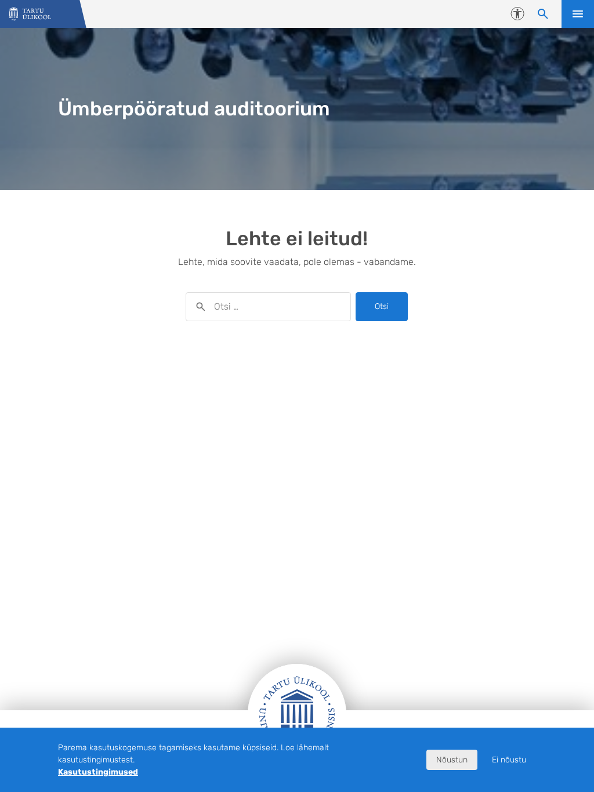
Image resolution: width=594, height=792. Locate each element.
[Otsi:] (268, 306)
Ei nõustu (509, 760)
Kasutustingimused (98, 772)
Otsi (382, 306)
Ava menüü (578, 14)
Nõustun (452, 760)
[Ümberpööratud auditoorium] (30, 14)
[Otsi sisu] (543, 14)
